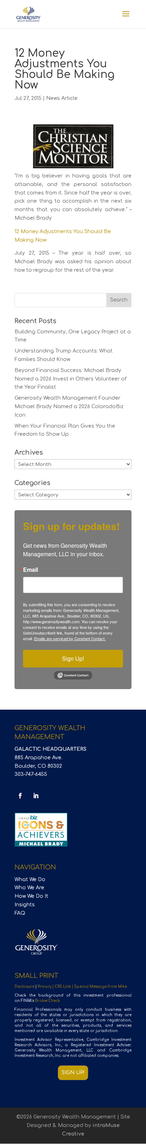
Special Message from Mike (100, 986)
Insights (25, 904)
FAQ (20, 913)
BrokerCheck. (48, 1001)
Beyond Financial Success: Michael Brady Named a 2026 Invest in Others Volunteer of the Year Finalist (71, 379)
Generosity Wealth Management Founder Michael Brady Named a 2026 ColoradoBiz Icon (69, 406)
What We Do (30, 879)
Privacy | (46, 986)
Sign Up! (73, 658)
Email (30, 570)
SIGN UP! (73, 1072)
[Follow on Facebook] (20, 795)
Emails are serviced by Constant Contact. (70, 638)
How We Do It (31, 896)
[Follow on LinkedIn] (35, 795)
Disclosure (24, 986)
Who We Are (29, 887)
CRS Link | (64, 986)
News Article (62, 98)
